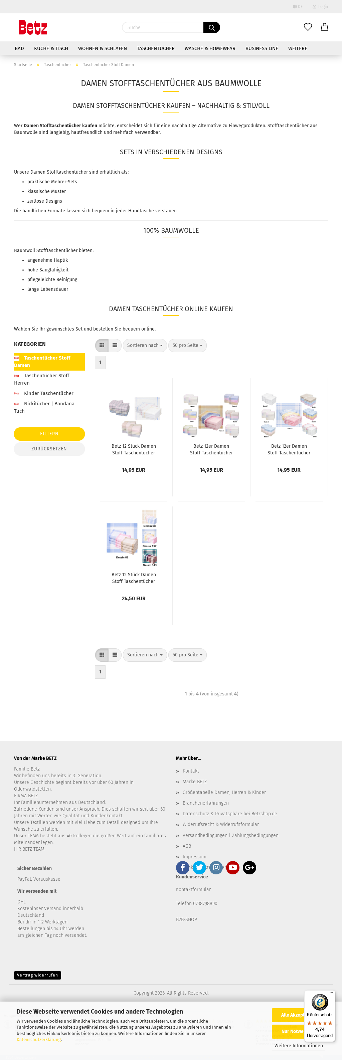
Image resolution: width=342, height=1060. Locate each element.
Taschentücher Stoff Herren (41, 379)
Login (322, 6)
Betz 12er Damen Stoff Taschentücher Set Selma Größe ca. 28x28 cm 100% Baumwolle (211, 449)
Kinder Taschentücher (48, 393)
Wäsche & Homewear (210, 48)
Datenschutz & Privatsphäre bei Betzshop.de (230, 814)
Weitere (297, 48)
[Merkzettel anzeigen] (308, 27)
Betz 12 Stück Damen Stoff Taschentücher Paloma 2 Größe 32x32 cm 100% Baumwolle (134, 577)
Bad (19, 48)
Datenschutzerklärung (39, 1039)
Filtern (49, 434)
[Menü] (331, 994)
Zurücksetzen (49, 449)
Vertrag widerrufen (37, 975)
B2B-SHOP (186, 919)
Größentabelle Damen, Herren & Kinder (224, 792)
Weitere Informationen (299, 1046)
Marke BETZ (195, 782)
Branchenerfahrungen (206, 803)
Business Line (261, 48)
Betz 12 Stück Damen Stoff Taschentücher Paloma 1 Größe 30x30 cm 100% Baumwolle (133, 449)
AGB (187, 846)
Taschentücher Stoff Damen (42, 361)
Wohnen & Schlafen (102, 48)
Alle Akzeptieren (298, 1015)
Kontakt (191, 771)
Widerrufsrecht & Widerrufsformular (221, 824)
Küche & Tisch (51, 48)
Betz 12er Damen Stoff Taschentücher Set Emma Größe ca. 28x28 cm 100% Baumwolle (289, 449)
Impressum (194, 857)
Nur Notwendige (299, 1031)
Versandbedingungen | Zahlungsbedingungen (231, 835)
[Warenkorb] (324, 27)
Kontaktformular (193, 889)
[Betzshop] (33, 27)
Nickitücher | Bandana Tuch (44, 407)
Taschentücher (156, 48)
